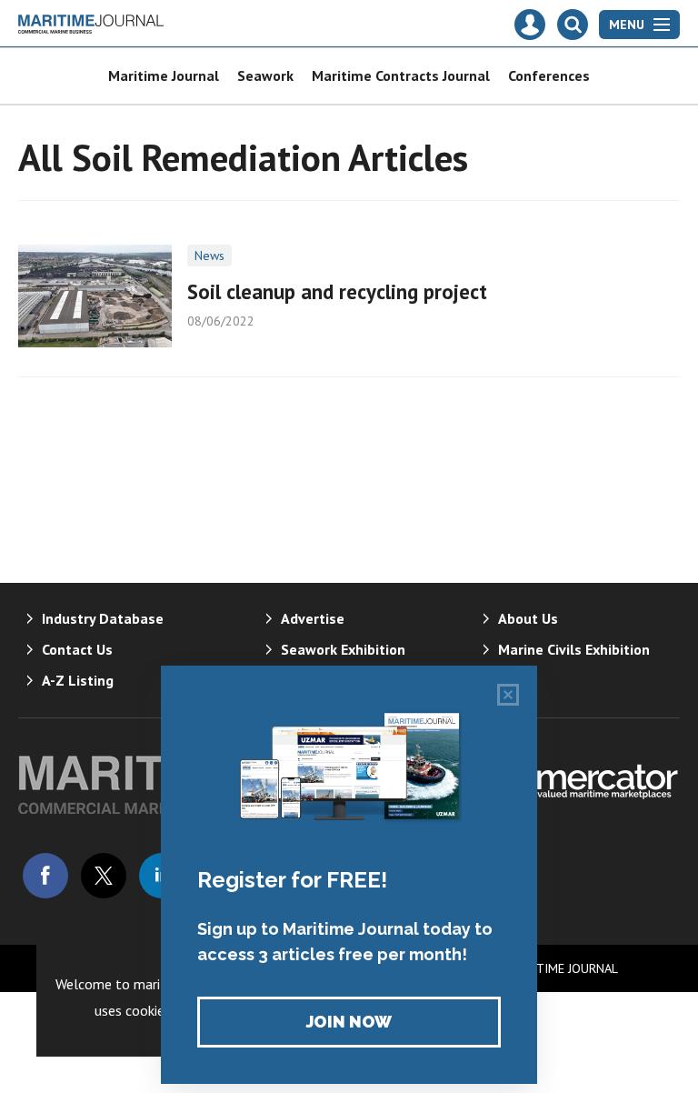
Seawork (265, 75)
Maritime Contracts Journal (401, 75)
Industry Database (103, 618)
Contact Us (77, 649)
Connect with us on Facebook (45, 875)
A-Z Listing (78, 680)
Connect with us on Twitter (103, 875)
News (209, 255)
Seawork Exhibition (343, 649)
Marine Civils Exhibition (574, 649)
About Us (528, 618)
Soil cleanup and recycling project (337, 291)
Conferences (549, 75)
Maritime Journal (163, 75)
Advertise (312, 618)
